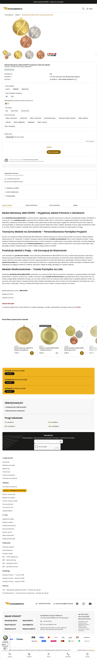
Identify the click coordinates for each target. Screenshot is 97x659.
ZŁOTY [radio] (8, 89)
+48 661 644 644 (44, 604)
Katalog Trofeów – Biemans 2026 (13, 578)
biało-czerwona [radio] (11, 118)
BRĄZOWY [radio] (25, 89)
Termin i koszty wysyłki (9, 501)
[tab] (14, 205)
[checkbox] (7, 103)
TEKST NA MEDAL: (9, 126)
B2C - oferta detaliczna (10, 557)
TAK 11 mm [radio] (14, 111)
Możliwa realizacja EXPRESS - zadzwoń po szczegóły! (48, 2)
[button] (89, 9)
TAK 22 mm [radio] (25, 111)
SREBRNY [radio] (16, 89)
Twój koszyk (6, 472)
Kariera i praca (7, 532)
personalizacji (58, 237)
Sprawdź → (10, 373)
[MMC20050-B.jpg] (41, 54)
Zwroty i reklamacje (8, 494)
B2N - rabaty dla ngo (9, 560)
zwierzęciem (6, 220)
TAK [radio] (12, 96)
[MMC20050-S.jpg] (30, 54)
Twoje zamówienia (8, 475)
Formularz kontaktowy (9, 487)
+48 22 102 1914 (47, 621)
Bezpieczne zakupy (8, 498)
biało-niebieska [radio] (19, 122)
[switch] (5, 648)
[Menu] (8, 635)
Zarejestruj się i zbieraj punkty (16, 407)
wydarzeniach (23, 277)
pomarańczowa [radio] (49, 118)
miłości (48, 279)
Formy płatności (7, 504)
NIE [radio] (7, 96)
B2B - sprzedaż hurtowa (10, 567)
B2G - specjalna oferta (9, 563)
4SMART (16, 616)
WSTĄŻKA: (8, 108)
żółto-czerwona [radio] (35, 118)
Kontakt (29, 656)
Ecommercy (91, 650)
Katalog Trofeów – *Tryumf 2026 (13, 575)
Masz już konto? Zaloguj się (15, 411)
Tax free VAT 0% (7, 507)
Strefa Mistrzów (7, 550)
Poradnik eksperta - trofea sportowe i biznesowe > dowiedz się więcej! (25, 593)
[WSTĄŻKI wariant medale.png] (52, 54)
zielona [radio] (8, 122)
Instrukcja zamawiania (9, 478)
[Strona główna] (13, 8)
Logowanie (5, 462)
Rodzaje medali (7, 553)
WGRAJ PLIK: (8, 134)
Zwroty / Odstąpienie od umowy (14, 490)
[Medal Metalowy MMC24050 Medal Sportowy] (74, 335)
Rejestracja (6, 469)
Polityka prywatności (9, 526)
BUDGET (41, 346)
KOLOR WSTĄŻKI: (9, 115)
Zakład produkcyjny (8, 539)
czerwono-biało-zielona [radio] (67, 118)
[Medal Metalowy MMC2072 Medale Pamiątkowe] (24, 335)
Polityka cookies (7, 522)
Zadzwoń (68, 656)
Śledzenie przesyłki (8, 465)
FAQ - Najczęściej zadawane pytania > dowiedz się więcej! (21, 590)
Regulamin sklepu (8, 519)
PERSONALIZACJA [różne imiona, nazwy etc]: (18, 101)
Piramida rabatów (8, 547)
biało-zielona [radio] (83, 118)
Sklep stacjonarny (8, 535)
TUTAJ (78, 307)
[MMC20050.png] (7, 54)
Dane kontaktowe (8, 529)
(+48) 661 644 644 (13, 179)
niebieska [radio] (31, 122)
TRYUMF (13, 66)
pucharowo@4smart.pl (15, 182)
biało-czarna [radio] (42, 122)
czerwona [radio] (23, 118)
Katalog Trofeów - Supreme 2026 (13, 581)
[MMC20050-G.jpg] (19, 54)
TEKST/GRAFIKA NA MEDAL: (13, 93)
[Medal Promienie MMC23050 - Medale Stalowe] (49, 335)
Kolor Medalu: (9, 86)
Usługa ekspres (7, 511)
